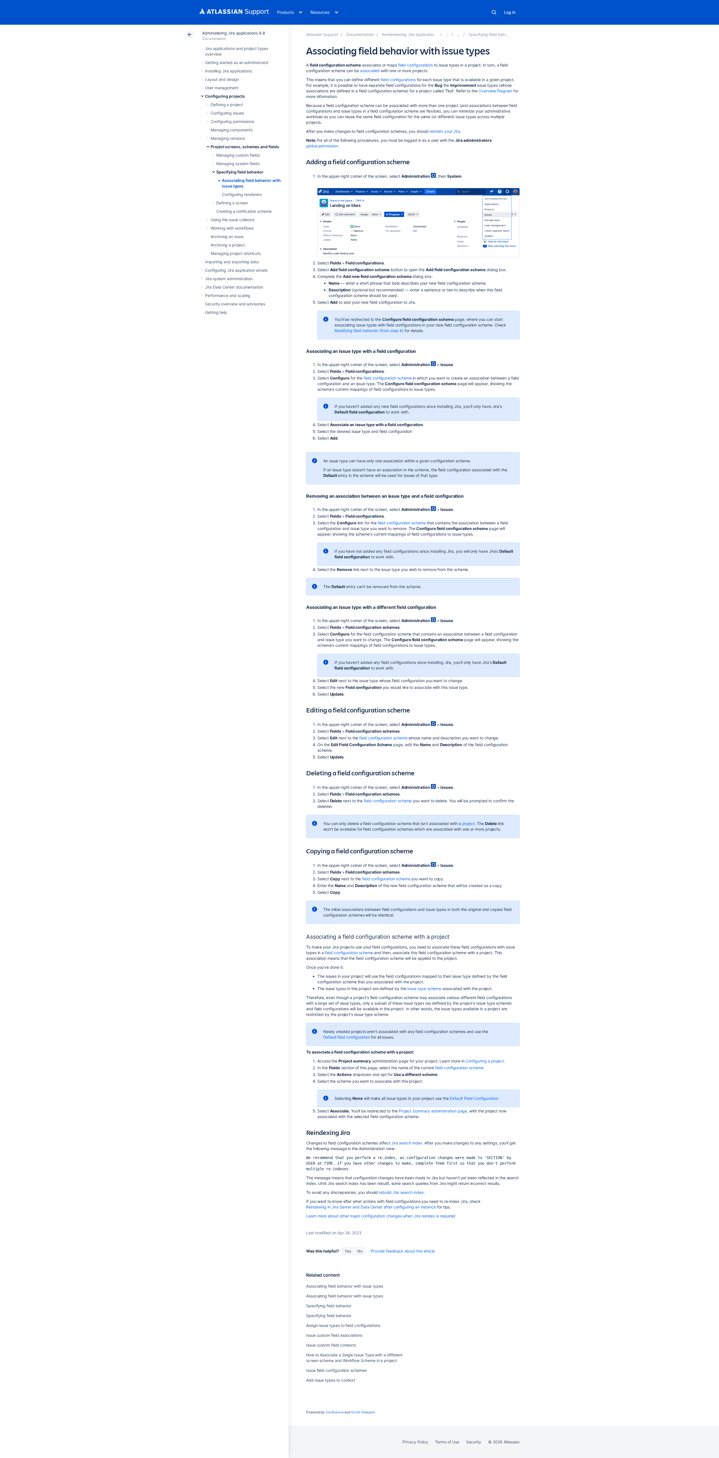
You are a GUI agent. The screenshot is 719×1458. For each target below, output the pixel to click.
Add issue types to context (330, 1380)
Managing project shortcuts (236, 253)
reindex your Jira (444, 131)
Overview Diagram (495, 90)
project (468, 823)
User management (221, 87)
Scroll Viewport (363, 1412)
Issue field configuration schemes (336, 1370)
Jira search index (406, 1143)
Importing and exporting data (232, 261)
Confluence (334, 1412)
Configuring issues (227, 113)
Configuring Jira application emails (236, 270)
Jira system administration (228, 278)
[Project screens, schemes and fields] (458, 34)
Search (494, 12)
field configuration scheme (387, 378)
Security (473, 1441)
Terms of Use (447, 1441)
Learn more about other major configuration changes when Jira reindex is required (380, 1216)
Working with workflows (232, 228)
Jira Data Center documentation (234, 287)
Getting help (216, 312)
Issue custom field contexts (331, 1345)
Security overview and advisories (235, 303)
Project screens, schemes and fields (245, 146)
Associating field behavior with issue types (344, 1286)
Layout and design (222, 79)
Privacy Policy (415, 1441)
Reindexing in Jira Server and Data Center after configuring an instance (371, 1207)
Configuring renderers (242, 194)
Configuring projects (225, 96)
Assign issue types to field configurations (343, 1325)
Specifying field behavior (239, 172)
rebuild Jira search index (401, 1192)
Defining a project (227, 104)
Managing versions (228, 138)
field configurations (415, 65)
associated (370, 70)
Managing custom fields (238, 155)
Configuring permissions (232, 121)
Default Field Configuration (473, 1098)
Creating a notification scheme (244, 211)
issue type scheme (424, 988)
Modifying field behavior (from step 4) (369, 330)
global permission (322, 145)
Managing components (231, 129)
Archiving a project (228, 245)
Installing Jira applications (228, 70)
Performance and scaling (227, 295)
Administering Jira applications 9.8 (233, 33)
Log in (509, 12)
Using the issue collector (233, 219)
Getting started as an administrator (237, 62)
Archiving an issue (227, 236)
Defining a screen (232, 202)
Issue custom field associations (334, 1335)
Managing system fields (237, 163)
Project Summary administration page (433, 1111)
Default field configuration (346, 1037)
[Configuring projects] (447, 34)
